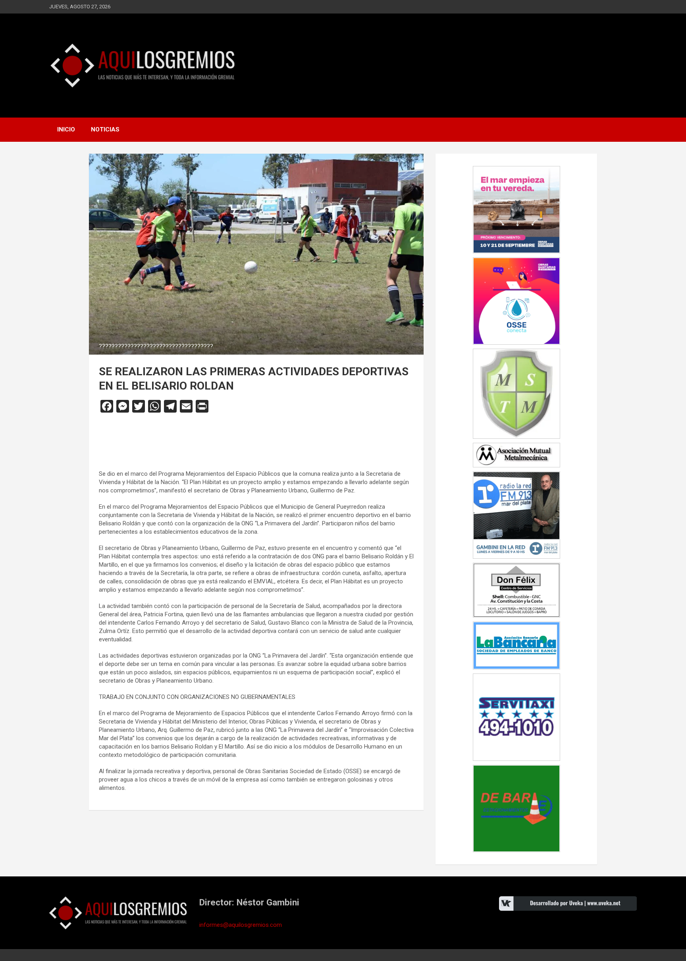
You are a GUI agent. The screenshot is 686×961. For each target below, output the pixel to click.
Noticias (105, 129)
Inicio (66, 129)
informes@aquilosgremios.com (240, 924)
